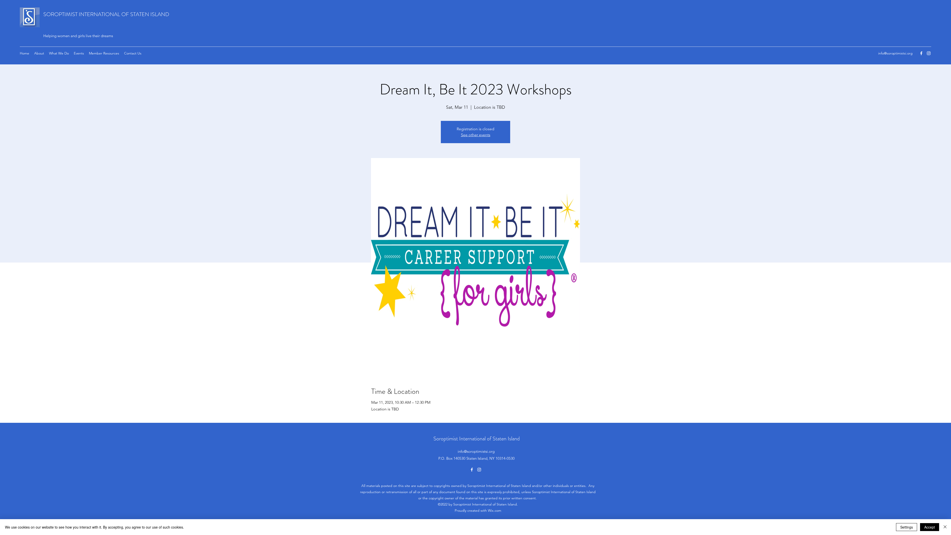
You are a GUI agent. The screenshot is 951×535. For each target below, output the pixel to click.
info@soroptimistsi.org (895, 53)
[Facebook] (921, 53)
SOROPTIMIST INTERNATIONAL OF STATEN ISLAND (106, 14)
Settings (906, 527)
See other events (475, 135)
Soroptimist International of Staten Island (476, 438)
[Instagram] (928, 53)
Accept (929, 527)
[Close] (945, 527)
